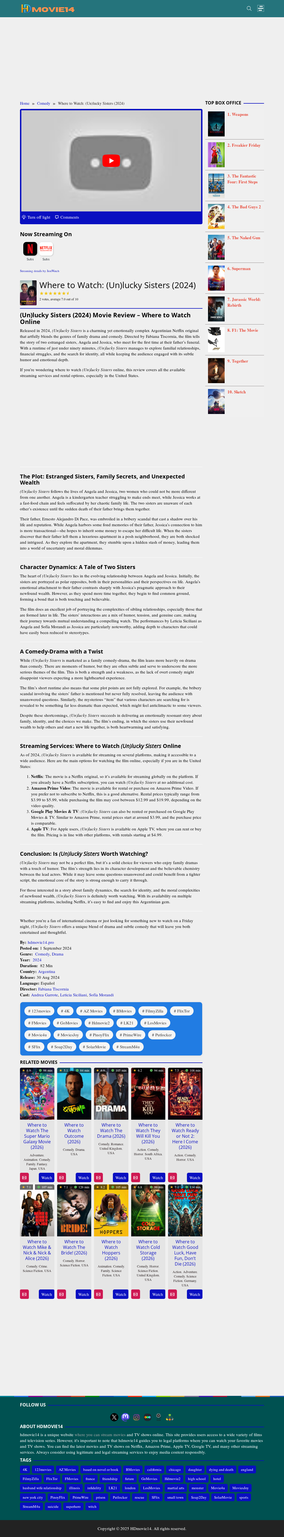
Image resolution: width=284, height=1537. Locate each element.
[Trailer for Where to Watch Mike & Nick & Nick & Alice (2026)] (24, 1294)
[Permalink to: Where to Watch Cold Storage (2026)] (148, 1209)
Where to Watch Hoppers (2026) (111, 1250)
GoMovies (69, 1023)
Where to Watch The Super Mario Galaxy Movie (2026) (37, 1136)
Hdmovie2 (101, 1023)
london (130, 1487)
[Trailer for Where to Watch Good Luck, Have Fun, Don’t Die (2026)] (172, 1294)
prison (100, 1497)
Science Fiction (33, 1270)
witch (92, 1506)
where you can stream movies (100, 1434)
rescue (139, 1497)
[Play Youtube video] (111, 160)
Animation (30, 1159)
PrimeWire (132, 1034)
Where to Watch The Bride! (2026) (74, 1247)
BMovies (124, 1011)
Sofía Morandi (101, 994)
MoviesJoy (70, 1034)
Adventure (37, 1155)
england (247, 1469)
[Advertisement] (142, 59)
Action (141, 1149)
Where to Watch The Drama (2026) (111, 1130)
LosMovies (157, 1023)
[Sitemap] (170, 1417)
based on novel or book (100, 1469)
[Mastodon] (125, 1417)
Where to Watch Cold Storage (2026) (148, 1250)
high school (197, 1478)
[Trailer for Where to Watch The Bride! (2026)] (61, 1294)
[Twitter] (114, 1417)
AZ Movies (93, 1011)
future (129, 1478)
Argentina (46, 971)
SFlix (36, 1046)
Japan (33, 1168)
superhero (73, 1506)
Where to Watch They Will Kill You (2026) (148, 1133)
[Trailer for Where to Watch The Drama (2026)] (98, 1177)
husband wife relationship (42, 1487)
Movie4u (39, 1034)
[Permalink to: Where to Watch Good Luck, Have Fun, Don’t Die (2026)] (185, 1209)
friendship (110, 1478)
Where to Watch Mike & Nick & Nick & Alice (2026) (37, 1250)
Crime (43, 1266)
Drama (58, 954)
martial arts (176, 1487)
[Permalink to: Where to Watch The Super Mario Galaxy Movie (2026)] (37, 1093)
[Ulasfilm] (158, 1417)
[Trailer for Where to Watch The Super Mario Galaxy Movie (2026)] (24, 1177)
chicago (175, 1469)
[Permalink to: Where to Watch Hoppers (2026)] (111, 1209)
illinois (74, 1487)
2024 (37, 959)
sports (243, 1497)
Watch (46, 1177)
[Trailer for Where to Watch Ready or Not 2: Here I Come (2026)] (172, 1177)
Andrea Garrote (44, 994)
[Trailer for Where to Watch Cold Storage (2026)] (135, 1294)
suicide (53, 1506)
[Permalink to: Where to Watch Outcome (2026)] (74, 1093)
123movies (41, 1011)
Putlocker (163, 1034)
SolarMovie (96, 1046)
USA (41, 1168)
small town (175, 1497)
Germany (190, 1280)
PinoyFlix (101, 1034)
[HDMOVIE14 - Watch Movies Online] (47, 8)
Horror (138, 1154)
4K (67, 1011)
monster (198, 1487)
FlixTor (183, 1011)
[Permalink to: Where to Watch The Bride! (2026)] (74, 1209)
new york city (33, 1497)
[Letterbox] (147, 1417)
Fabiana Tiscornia (53, 989)
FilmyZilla (154, 1011)
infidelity (94, 1487)
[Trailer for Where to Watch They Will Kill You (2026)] (135, 1177)
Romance (117, 1144)
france (90, 1478)
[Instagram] (136, 1417)
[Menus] (260, 8)
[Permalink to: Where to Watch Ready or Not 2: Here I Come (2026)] (185, 1093)
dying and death (221, 1469)
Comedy (42, 954)
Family (30, 1164)
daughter (195, 1469)
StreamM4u (130, 1046)
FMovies (39, 1023)
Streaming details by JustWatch (39, 271)
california (154, 1469)
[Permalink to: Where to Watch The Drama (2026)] (111, 1093)
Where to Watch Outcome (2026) (74, 1133)
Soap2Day (63, 1046)
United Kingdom (111, 1148)
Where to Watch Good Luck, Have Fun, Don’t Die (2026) (185, 1253)
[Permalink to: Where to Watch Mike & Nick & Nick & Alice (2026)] (37, 1209)
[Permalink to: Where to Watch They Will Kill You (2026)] (148, 1093)
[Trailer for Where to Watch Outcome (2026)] (61, 1177)
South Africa (153, 1154)
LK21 (129, 1023)
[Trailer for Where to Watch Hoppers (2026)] (98, 1294)
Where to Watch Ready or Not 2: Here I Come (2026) (185, 1136)
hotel (217, 1478)
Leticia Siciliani (73, 994)
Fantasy (42, 1164)
